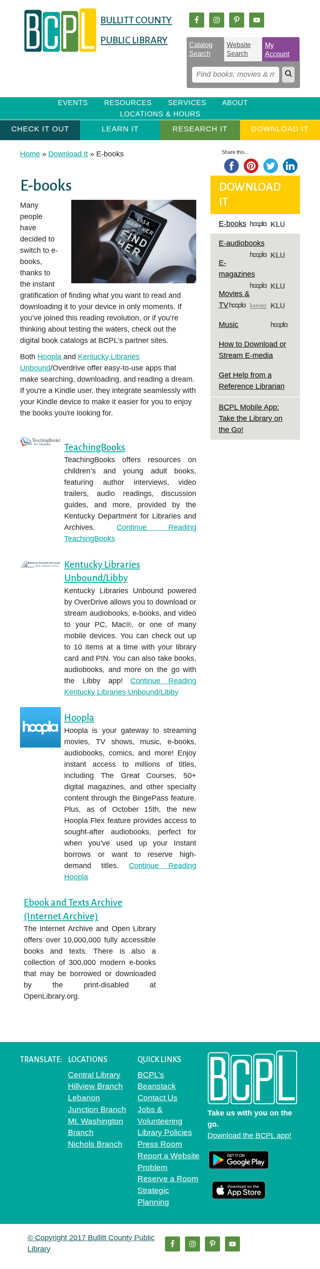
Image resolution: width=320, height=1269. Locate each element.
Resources (128, 103)
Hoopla (50, 356)
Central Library (94, 1074)
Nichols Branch (95, 1144)
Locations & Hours (160, 114)
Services (187, 103)
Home (30, 154)
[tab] (206, 49)
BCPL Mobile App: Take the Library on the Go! (250, 418)
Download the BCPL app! (249, 1135)
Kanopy (258, 305)
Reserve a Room (168, 1178)
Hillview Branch (95, 1086)
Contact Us (158, 1097)
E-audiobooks (242, 243)
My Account (277, 50)
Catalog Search (200, 49)
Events (73, 103)
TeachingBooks (94, 447)
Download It (280, 129)
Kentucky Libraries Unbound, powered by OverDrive (279, 224)
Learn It (120, 129)
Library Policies (165, 1132)
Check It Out (40, 129)
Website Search (239, 49)
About (235, 103)
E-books (232, 223)
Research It (200, 129)
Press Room (160, 1144)
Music (228, 324)
